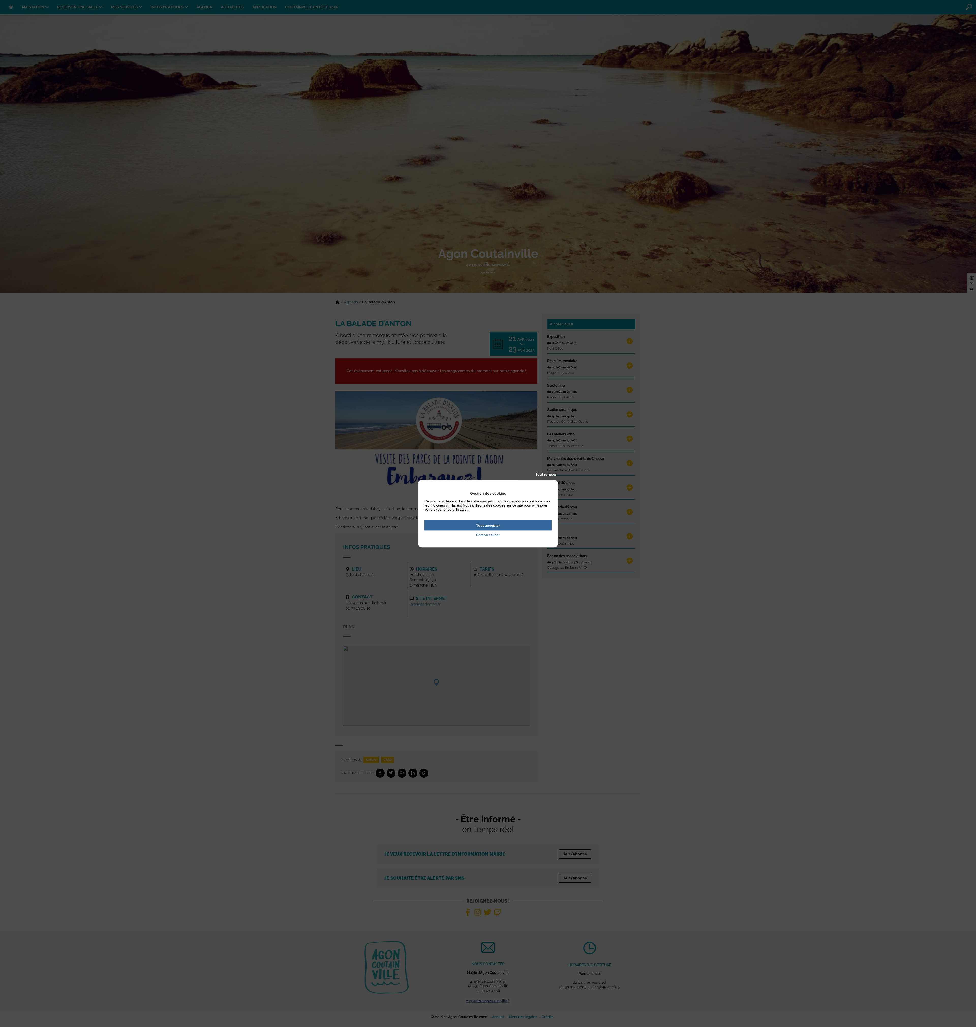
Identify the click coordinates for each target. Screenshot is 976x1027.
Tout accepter (488, 525)
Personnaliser (488, 535)
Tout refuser (545, 474)
